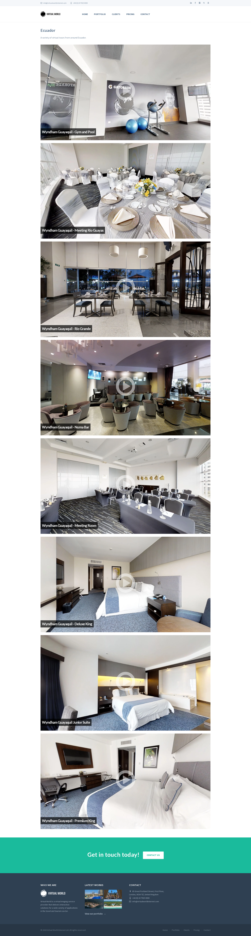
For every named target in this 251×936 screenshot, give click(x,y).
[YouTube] (208, 3)
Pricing (130, 14)
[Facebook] (195, 3)
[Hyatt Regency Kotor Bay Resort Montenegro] (94, 904)
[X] (204, 3)
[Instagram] (199, 3)
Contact (145, 14)
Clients (116, 14)
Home (85, 14)
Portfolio (100, 14)
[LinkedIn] (191, 3)
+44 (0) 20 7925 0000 (80, 3)
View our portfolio (94, 913)
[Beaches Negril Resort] (113, 904)
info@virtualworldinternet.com (55, 3)
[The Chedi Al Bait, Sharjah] (113, 894)
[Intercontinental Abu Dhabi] (94, 894)
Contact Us (153, 855)
